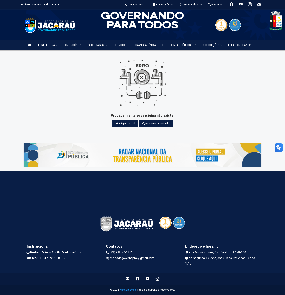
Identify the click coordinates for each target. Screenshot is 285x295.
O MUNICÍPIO (72, 45)
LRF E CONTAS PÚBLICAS (178, 45)
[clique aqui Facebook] (137, 278)
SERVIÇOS (120, 45)
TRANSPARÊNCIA (145, 45)
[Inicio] (29, 45)
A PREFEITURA (46, 45)
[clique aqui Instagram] (157, 278)
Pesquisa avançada (157, 123)
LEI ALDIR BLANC (239, 45)
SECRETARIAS (97, 45)
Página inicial (126, 123)
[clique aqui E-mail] (127, 278)
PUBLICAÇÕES (211, 45)
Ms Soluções (128, 289)
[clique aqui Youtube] (147, 278)
